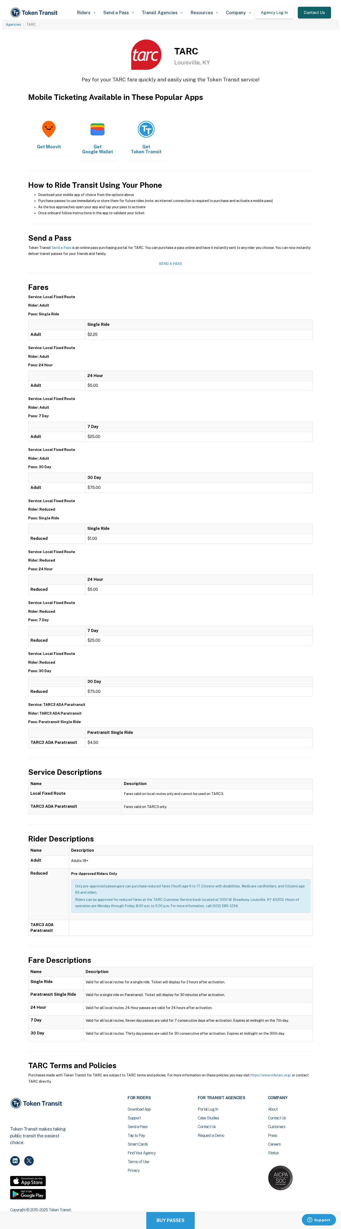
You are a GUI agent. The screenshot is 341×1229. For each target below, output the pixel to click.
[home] (35, 12)
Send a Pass (61, 248)
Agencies (13, 24)
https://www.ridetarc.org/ (270, 1075)
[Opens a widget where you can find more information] (319, 1220)
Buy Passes (170, 1220)
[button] (86, 12)
